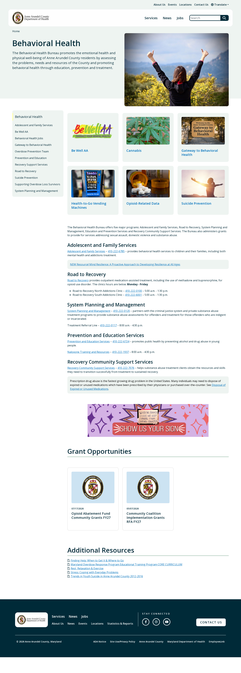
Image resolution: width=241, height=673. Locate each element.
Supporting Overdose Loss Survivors (37, 184)
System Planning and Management (36, 191)
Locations (185, 4)
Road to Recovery (25, 171)
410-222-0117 (108, 325)
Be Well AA (21, 132)
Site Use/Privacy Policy (122, 641)
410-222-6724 (120, 341)
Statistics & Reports (120, 623)
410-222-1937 (120, 352)
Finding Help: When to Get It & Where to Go (97, 560)
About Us (159, 4)
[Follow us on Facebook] (145, 622)
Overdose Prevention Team (32, 151)
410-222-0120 (121, 311)
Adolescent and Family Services (34, 125)
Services (58, 616)
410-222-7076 (126, 368)
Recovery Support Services (31, 164)
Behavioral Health (28, 116)
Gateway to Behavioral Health (33, 145)
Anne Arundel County (151, 641)
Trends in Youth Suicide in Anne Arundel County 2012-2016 (107, 576)
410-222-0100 (133, 291)
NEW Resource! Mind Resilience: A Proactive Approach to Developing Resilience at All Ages (125, 264)
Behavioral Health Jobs (29, 138)
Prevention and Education (31, 158)
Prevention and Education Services (88, 341)
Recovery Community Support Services (91, 368)
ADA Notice (99, 641)
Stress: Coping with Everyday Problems (94, 572)
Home (16, 31)
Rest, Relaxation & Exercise (87, 568)
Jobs (180, 18)
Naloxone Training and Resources (88, 352)
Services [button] (151, 18)
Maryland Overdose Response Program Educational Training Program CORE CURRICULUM (126, 564)
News (167, 18)
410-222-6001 (133, 295)
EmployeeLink (217, 641)
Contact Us (201, 4)
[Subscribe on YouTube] (166, 622)
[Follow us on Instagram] (156, 622)
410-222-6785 (116, 251)
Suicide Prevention (26, 177)
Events (172, 4)
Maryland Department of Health (186, 641)
